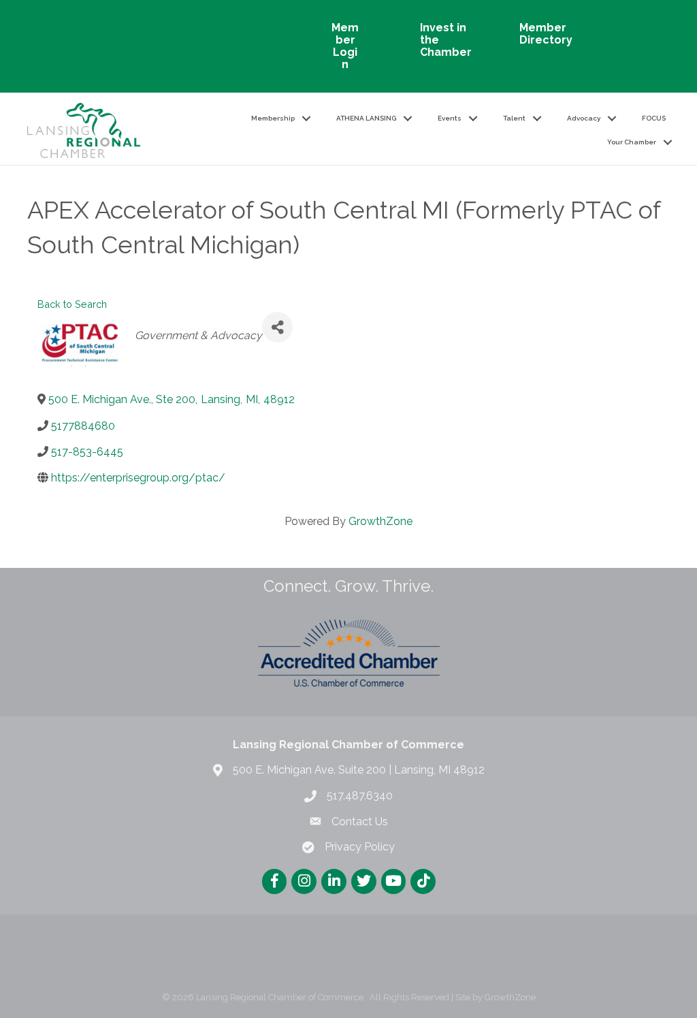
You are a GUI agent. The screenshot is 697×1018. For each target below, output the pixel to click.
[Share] (277, 327)
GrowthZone (380, 521)
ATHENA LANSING (366, 118)
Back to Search (72, 304)
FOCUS (654, 118)
